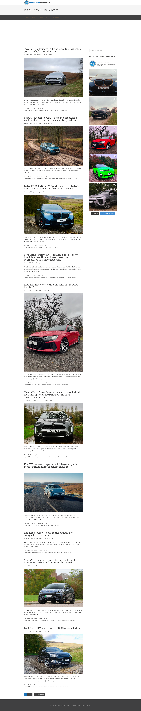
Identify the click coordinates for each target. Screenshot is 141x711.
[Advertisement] (70, 32)
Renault (56, 552)
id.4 (58, 277)
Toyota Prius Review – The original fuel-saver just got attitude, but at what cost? (53, 50)
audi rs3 (39, 384)
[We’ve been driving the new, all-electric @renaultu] (103, 168)
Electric (36, 275)
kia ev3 (45, 525)
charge (36, 277)
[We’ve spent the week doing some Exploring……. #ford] (103, 111)
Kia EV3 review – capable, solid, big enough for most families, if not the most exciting (51, 465)
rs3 (61, 384)
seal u (68, 686)
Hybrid (35, 108)
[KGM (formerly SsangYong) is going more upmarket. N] (103, 197)
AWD (35, 178)
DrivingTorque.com (60, 705)
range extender (51, 686)
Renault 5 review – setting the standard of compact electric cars (48, 534)
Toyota (58, 110)
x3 (57, 247)
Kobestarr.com (86, 705)
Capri (32, 277)
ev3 (40, 525)
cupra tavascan (42, 620)
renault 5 (60, 552)
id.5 (55, 620)
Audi (35, 384)
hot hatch (36, 383)
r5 (52, 552)
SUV (76, 178)
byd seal (35, 686)
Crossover (32, 455)
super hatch (65, 384)
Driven (31, 108)
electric (38, 110)
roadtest (53, 110)
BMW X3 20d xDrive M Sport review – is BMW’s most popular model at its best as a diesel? (51, 187)
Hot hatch (43, 384)
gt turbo (50, 552)
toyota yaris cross (60, 456)
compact (40, 552)
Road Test (44, 108)
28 (35, 694)
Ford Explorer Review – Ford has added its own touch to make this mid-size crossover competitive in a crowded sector (51, 257)
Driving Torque (37, 2)
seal (66, 686)
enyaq (52, 620)
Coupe (32, 620)
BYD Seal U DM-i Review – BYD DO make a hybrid (52, 628)
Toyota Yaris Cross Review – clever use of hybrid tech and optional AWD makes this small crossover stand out (52, 395)
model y (59, 620)
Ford (48, 277)
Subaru (64, 178)
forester (42, 178)
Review (39, 108)
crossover (33, 456)
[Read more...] (41, 104)
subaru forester (70, 178)
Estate (35, 177)
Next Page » (41, 694)
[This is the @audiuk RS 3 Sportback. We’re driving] (103, 140)
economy (33, 110)
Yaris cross (69, 456)
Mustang (61, 277)
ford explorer (53, 277)
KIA (42, 525)
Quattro (49, 384)
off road (51, 178)
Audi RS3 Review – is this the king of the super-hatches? (51, 286)
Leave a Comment (47, 54)
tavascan (72, 620)
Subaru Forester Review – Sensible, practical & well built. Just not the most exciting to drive (50, 119)
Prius (45, 110)
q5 (46, 247)
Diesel (40, 247)
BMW (32, 247)
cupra (36, 620)
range (65, 277)
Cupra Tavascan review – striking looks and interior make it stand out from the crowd (49, 561)
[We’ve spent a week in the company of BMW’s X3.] (103, 82)
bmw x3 (36, 247)
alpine (32, 552)
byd (32, 686)
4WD (32, 178)
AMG (32, 384)
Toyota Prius (63, 110)
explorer (44, 277)
